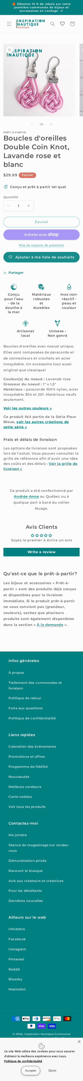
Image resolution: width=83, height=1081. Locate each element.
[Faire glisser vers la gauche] (32, 124)
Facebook (17, 939)
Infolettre (17, 929)
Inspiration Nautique (39, 1034)
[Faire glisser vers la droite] (51, 124)
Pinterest (16, 959)
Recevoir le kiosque (26, 871)
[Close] (79, 1041)
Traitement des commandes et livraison (35, 685)
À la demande (50, 625)
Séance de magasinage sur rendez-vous (39, 848)
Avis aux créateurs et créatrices (36, 881)
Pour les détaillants (25, 891)
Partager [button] (16, 273)
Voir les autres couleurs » (27, 408)
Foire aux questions (26, 708)
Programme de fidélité (28, 767)
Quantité (10, 197)
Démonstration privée (28, 861)
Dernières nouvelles (26, 901)
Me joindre (18, 835)
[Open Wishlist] (62, 24)
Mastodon (17, 989)
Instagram (17, 949)
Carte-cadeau (20, 797)
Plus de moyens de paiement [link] (41, 245)
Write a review (41, 552)
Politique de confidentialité (32, 718)
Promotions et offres (27, 757)
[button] (9, 24)
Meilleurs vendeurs (25, 787)
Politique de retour (25, 698)
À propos (16, 673)
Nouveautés (19, 777)
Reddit (14, 969)
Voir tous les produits (27, 807)
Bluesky (15, 979)
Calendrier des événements (32, 747)
